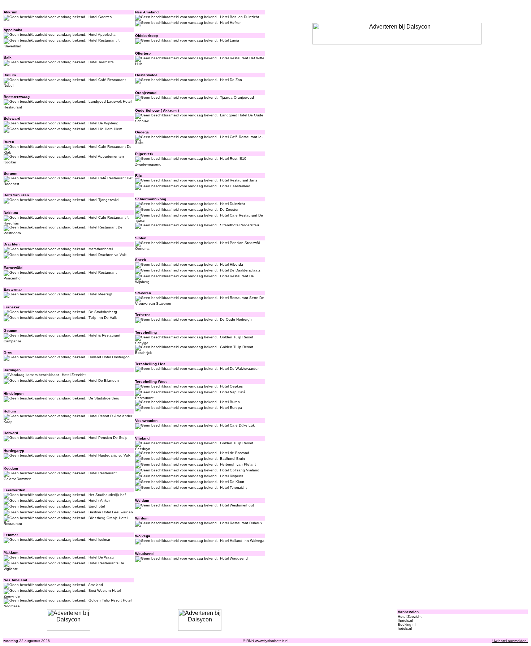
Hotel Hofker (230, 23)
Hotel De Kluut (232, 482)
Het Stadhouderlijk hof (107, 495)
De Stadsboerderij (103, 398)
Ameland (95, 585)
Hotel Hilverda (231, 264)
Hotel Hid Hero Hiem (105, 129)
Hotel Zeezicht (74, 375)
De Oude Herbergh (236, 319)
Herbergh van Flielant (238, 464)
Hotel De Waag (101, 557)
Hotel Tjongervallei (103, 200)
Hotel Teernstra (101, 62)
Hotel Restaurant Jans (238, 180)
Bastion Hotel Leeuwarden (110, 512)
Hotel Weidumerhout (237, 505)
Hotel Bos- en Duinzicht (239, 17)
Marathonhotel (100, 249)
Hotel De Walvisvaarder (239, 369)
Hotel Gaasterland (235, 186)
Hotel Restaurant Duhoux (241, 523)
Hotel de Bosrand (234, 453)
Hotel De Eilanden (103, 380)
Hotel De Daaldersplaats (240, 270)
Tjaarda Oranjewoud (237, 97)
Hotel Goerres (100, 17)
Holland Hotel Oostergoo (109, 357)
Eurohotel (96, 506)
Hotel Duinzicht (232, 204)
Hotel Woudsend (234, 558)
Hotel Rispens (231, 476)
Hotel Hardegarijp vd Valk (109, 455)
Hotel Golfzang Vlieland (239, 470)
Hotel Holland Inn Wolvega (242, 541)
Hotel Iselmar (99, 540)
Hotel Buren (230, 402)
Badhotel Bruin (232, 459)
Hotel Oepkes (231, 386)
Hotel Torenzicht (233, 487)
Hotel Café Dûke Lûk (237, 425)
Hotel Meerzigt (100, 294)
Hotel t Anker (99, 500)
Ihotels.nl (405, 621)
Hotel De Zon (231, 80)
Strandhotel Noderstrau (239, 225)
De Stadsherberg (102, 312)
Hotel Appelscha (102, 35)
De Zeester (229, 209)
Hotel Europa (231, 408)
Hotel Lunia (229, 40)
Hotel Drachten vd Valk (107, 255)
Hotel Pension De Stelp (108, 438)
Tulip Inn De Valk (102, 318)
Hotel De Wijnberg (103, 123)
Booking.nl (406, 624)
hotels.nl (405, 628)
